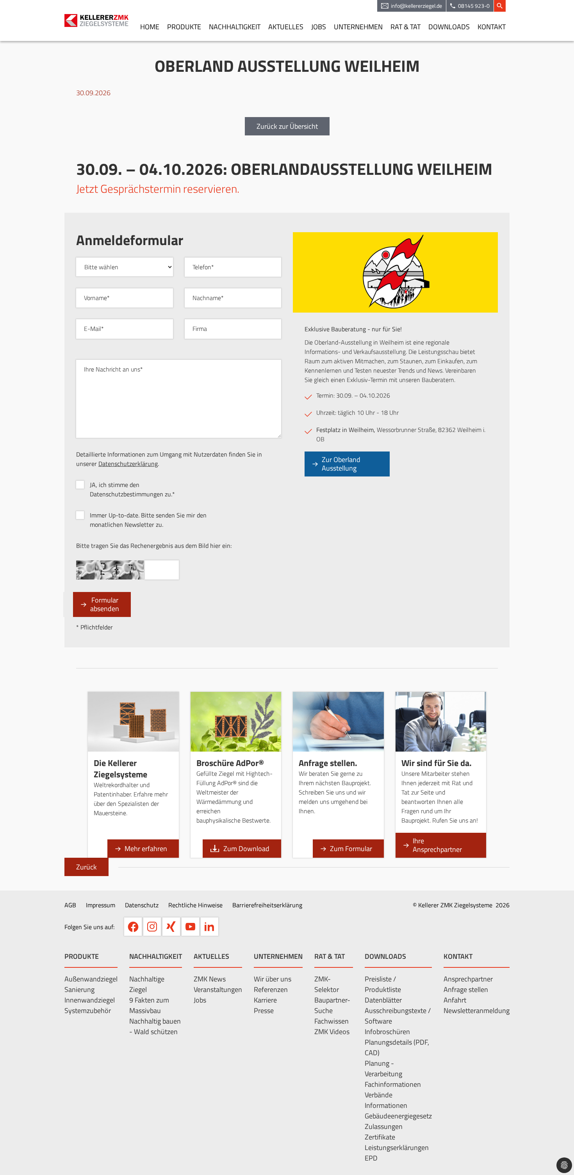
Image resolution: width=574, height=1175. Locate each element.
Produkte (81, 956)
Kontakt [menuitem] (492, 26)
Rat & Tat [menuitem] (405, 26)
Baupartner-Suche (332, 1005)
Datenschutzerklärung (128, 463)
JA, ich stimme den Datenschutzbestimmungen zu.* (132, 489)
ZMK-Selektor (326, 984)
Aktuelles (211, 956)
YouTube (190, 926)
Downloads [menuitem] (449, 26)
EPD (371, 1158)
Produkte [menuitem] (184, 26)
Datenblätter (383, 1000)
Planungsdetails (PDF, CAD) (397, 1047)
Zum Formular (351, 848)
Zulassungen (384, 1126)
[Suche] (499, 5)
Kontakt (458, 956)
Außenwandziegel (91, 979)
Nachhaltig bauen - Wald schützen (155, 1026)
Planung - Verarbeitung (383, 1068)
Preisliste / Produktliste (383, 984)
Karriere (265, 1000)
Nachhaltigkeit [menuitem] (234, 26)
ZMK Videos (331, 1031)
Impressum (100, 905)
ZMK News (210, 979)
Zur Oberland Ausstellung (341, 463)
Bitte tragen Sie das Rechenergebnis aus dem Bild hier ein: (154, 545)
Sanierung (79, 989)
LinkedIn (209, 926)
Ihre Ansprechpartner (437, 845)
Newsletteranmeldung (477, 1010)
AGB (70, 905)
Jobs (200, 1000)
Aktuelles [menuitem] (285, 26)
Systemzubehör (87, 1010)
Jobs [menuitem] (318, 26)
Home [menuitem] (149, 26)
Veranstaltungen (218, 989)
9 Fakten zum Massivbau (149, 1005)
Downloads (385, 956)
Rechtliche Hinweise (195, 905)
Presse (264, 1010)
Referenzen (271, 989)
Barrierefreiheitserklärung (267, 905)
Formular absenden (104, 604)
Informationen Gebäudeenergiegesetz (398, 1110)
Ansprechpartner (468, 979)
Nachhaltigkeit (155, 956)
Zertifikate (380, 1137)
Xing (171, 926)
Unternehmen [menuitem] (358, 26)
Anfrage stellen (466, 989)
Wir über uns (272, 979)
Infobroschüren (387, 1031)
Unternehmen (278, 956)
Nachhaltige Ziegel (146, 984)
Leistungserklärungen (397, 1147)
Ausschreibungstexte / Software (398, 1015)
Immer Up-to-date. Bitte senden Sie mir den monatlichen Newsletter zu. (148, 519)
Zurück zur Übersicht (287, 126)
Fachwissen (331, 1021)
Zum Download (246, 848)
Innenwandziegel (89, 1000)
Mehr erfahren (146, 848)
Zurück (86, 867)
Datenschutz (142, 905)
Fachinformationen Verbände (393, 1089)
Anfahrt (455, 1000)
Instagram (152, 926)
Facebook (133, 926)
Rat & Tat (329, 956)
